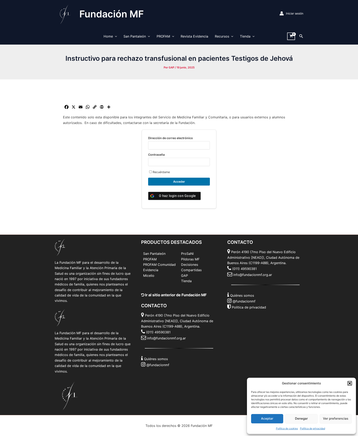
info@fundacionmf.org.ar (166, 338)
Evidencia (150, 270)
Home (108, 36)
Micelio (148, 275)
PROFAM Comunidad (159, 264)
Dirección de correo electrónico (170, 138)
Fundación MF (111, 14)
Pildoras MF (190, 259)
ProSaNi (187, 253)
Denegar (301, 418)
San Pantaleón (134, 36)
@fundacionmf (157, 365)
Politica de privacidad (249, 307)
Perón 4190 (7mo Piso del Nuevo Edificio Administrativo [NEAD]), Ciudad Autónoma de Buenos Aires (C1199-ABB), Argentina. (177, 320)
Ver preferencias (335, 418)
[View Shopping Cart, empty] (291, 36)
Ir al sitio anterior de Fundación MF (175, 295)
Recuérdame (161, 172)
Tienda (245, 36)
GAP (184, 275)
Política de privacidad (312, 428)
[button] (350, 383)
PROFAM (163, 36)
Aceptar (267, 418)
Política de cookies (287, 428)
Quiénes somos (156, 359)
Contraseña (156, 154)
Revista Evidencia (194, 36)
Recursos (222, 36)
